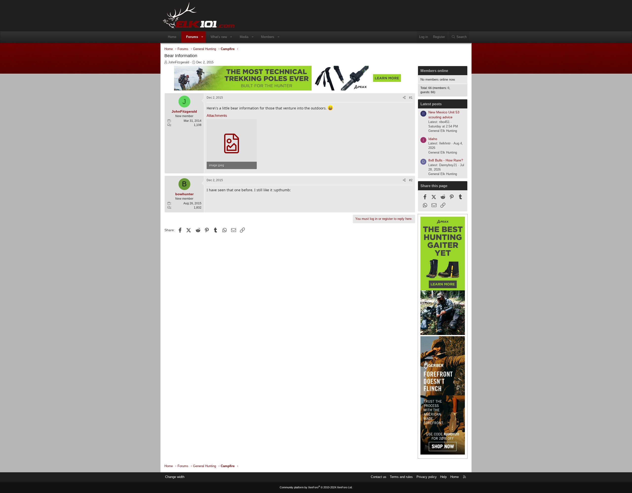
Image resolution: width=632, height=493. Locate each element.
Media (244, 37)
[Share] (404, 98)
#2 (411, 180)
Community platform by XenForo (316, 487)
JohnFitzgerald (178, 62)
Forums (192, 37)
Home (172, 37)
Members (267, 37)
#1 (411, 97)
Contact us (378, 477)
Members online (434, 71)
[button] (202, 37)
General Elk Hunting (442, 131)
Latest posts (431, 104)
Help (443, 477)
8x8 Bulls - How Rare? (445, 160)
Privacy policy (426, 477)
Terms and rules (401, 477)
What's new (219, 37)
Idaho (432, 139)
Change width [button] (174, 477)
